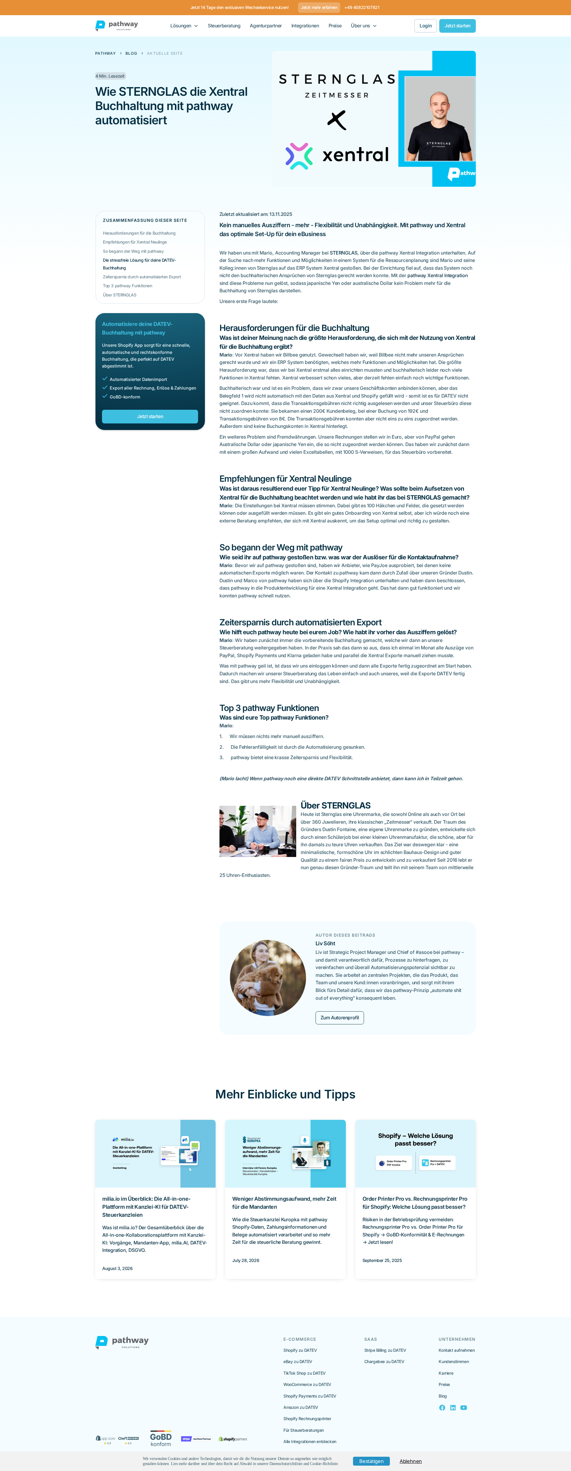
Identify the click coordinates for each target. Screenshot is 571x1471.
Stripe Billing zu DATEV (385, 1350)
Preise (335, 26)
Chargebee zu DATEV (384, 1361)
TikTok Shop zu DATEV (304, 1373)
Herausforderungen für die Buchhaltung (139, 233)
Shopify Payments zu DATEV (309, 1395)
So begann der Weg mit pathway (133, 251)
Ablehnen (411, 1461)
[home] (116, 26)
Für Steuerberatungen (303, 1430)
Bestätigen (371, 1461)
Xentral (455, 225)
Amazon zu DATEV (300, 1407)
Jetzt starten (457, 26)
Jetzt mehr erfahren (319, 7)
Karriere (446, 1373)
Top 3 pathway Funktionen (127, 285)
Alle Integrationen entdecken (309, 1441)
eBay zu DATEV (297, 1361)
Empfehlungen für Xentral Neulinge (135, 242)
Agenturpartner (266, 26)
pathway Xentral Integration (437, 275)
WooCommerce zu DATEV (307, 1384)
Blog (443, 1395)
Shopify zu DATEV (300, 1350)
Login (426, 26)
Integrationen (305, 26)
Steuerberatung (224, 26)
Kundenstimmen (454, 1361)
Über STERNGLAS (119, 294)
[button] (184, 26)
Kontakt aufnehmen (457, 1350)
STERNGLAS (343, 253)
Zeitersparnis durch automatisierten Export (142, 276)
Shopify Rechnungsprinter (307, 1418)
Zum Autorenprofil (340, 1018)
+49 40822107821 (361, 7)
